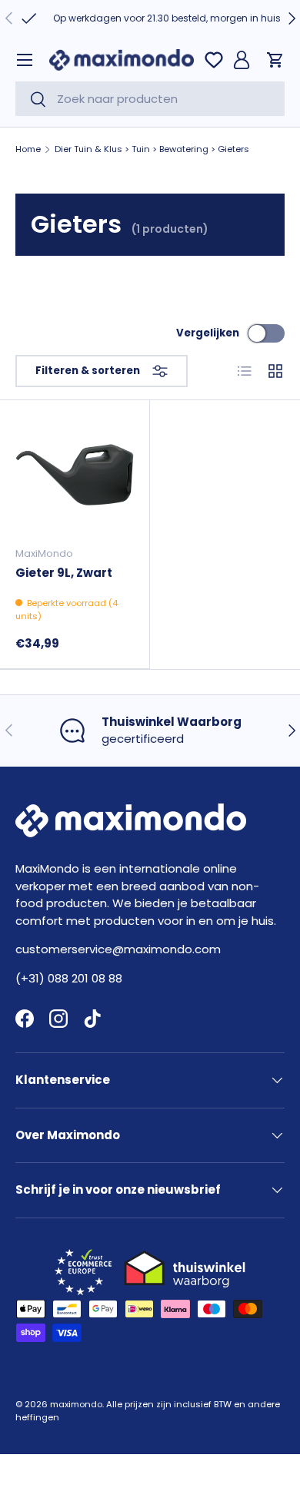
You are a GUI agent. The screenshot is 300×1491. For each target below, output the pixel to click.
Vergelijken (207, 333)
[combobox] (150, 98)
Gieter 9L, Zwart (63, 573)
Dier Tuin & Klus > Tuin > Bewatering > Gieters (152, 149)
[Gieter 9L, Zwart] (74, 475)
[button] (275, 60)
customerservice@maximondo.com (118, 949)
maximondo (76, 1404)
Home (28, 149)
